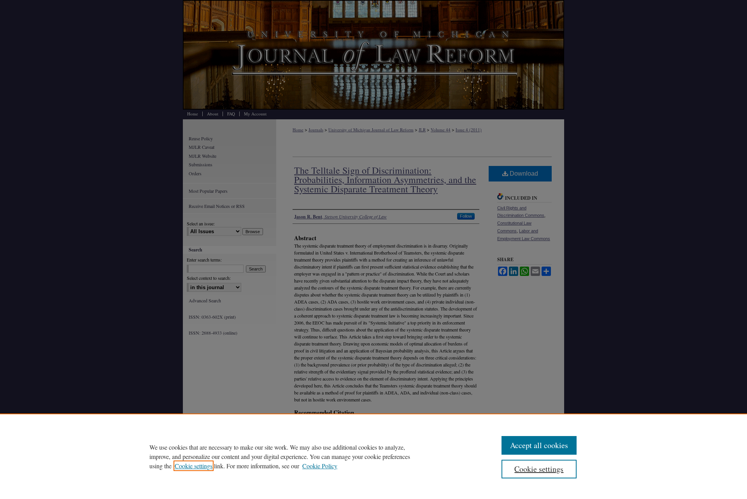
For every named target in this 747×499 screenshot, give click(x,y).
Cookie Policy (319, 466)
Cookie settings (193, 466)
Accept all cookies (539, 445)
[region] (373, 456)
